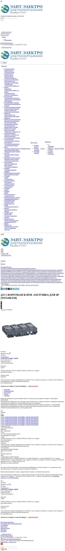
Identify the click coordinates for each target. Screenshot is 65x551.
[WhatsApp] (14, 289)
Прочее (21, 270)
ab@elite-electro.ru (14, 477)
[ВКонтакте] (2, 289)
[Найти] (2, 20)
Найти (2, 549)
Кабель (29, 273)
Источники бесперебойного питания (20, 277)
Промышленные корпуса (44, 270)
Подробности (4, 357)
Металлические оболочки (29, 279)
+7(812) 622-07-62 (6, 32)
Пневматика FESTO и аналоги (19, 271)
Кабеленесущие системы (43, 282)
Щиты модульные (50, 279)
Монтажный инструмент (17, 268)
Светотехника (15, 270)
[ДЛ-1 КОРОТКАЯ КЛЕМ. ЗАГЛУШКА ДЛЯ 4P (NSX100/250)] (20, 350)
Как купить (7, 392)
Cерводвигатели (32, 270)
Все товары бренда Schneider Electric (11, 523)
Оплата (6, 394)
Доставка (6, 395)
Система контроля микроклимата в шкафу (18, 274)
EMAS (25, 270)
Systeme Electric (41, 279)
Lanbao (26, 268)
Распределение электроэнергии (39, 274)
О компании (4, 525)
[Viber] (11, 289)
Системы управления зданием (43, 271)
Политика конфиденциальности (12, 539)
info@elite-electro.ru (7, 43)
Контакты (3, 531)
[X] (9, 289)
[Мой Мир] (6, 289)
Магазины (4, 530)
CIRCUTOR (31, 271)
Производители (5, 528)
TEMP (8, 271)
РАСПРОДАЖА (5, 268)
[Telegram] (18, 289)
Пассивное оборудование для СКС (25, 282)
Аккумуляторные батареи (38, 277)
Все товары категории (7, 522)
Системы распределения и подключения (32, 280)
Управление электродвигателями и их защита (28, 276)
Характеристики (9, 391)
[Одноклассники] (4, 289)
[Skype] (16, 289)
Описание (7, 389)
